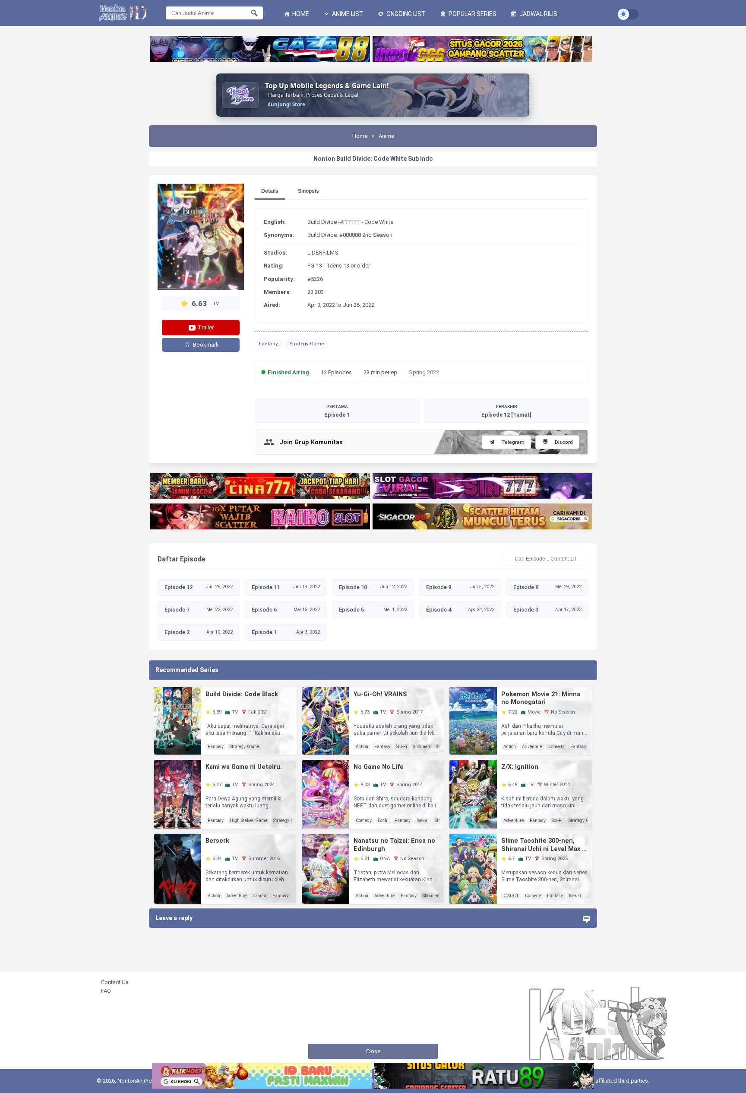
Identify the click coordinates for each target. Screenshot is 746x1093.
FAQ (106, 991)
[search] (254, 12)
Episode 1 (337, 411)
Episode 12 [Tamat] (506, 411)
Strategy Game (306, 344)
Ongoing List (405, 13)
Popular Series (471, 13)
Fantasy (268, 344)
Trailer (205, 327)
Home (300, 13)
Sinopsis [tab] (308, 191)
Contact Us (115, 982)
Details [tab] (269, 191)
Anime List (347, 13)
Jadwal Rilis (537, 13)
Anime (386, 136)
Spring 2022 (424, 372)
